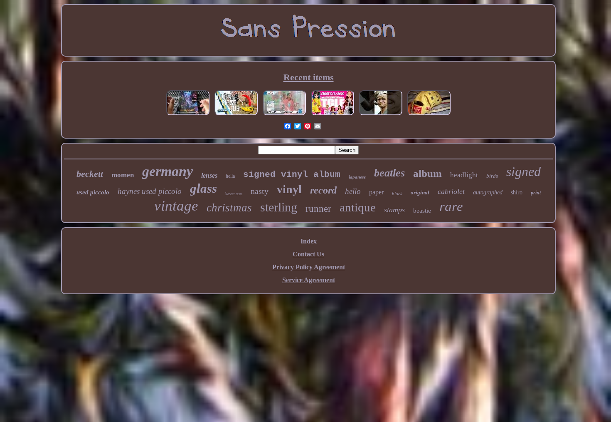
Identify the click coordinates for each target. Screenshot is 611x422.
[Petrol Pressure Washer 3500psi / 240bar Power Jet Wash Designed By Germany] (236, 114)
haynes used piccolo (150, 191)
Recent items (308, 77)
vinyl (289, 189)
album (427, 173)
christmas (229, 207)
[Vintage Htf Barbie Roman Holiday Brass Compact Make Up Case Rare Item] (332, 114)
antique (358, 207)
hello (353, 191)
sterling (278, 207)
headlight (464, 175)
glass (203, 188)
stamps (394, 210)
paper (376, 192)
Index (309, 241)
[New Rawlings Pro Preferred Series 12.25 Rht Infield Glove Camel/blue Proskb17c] (429, 114)
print (536, 193)
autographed (488, 192)
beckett (89, 174)
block (397, 193)
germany (167, 171)
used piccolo (92, 192)
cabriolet (451, 191)
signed (523, 171)
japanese (357, 176)
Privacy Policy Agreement (308, 267)
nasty (260, 191)
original (420, 192)
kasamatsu (233, 193)
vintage (176, 206)
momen (122, 175)
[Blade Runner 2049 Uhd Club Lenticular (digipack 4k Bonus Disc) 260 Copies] (188, 114)
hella (230, 176)
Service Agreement (308, 279)
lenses (209, 175)
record (323, 190)
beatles (389, 173)
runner (318, 209)
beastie (422, 210)
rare (451, 206)
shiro (516, 192)
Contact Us (308, 254)
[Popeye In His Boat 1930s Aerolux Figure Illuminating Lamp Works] (380, 114)
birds (492, 176)
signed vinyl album (291, 174)
